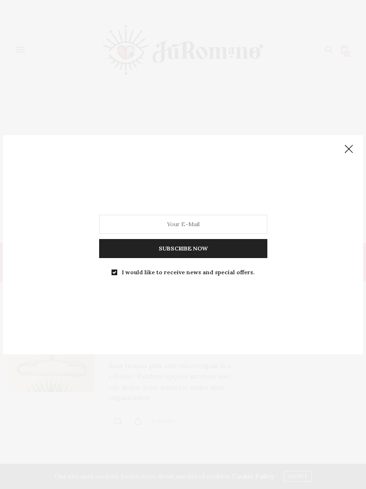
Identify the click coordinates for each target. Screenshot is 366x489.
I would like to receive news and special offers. (188, 272)
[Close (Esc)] (348, 149)
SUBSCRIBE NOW (183, 247)
